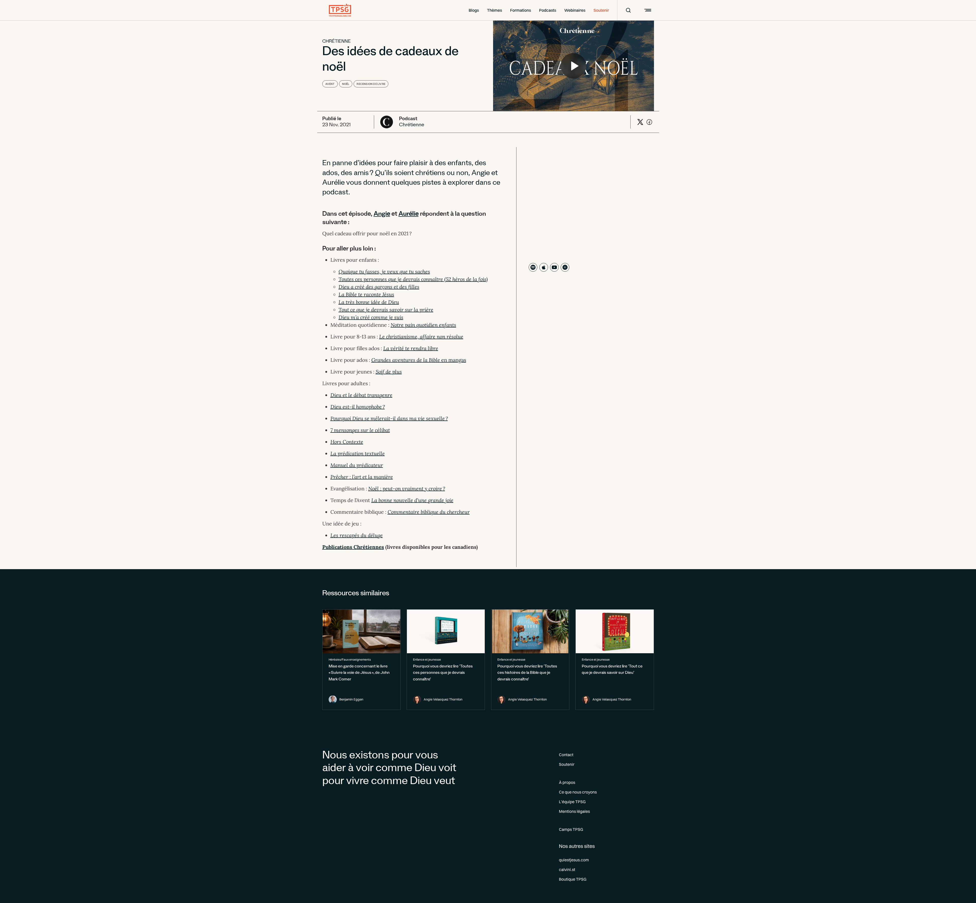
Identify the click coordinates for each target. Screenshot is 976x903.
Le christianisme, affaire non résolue (421, 336)
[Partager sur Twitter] (640, 122)
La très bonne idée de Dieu (369, 302)
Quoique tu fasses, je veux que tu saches (384, 271)
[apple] (543, 267)
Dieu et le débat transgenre (361, 395)
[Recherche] (625, 10)
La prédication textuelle (357, 453)
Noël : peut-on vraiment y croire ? (406, 488)
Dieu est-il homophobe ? (357, 406)
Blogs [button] (474, 10)
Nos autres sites (577, 846)
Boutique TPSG (572, 879)
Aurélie (409, 214)
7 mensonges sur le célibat (360, 430)
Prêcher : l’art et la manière (361, 477)
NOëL (345, 84)
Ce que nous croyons (578, 792)
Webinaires (574, 10)
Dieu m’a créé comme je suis (371, 317)
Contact (566, 754)
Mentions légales (574, 811)
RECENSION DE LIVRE (371, 84)
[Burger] (647, 10)
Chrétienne (336, 41)
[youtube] (554, 267)
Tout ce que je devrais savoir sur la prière (386, 309)
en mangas (453, 360)
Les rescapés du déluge (356, 535)
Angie (382, 214)
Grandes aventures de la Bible (405, 360)
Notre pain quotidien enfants (423, 325)
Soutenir (601, 10)
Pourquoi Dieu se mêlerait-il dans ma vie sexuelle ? (389, 418)
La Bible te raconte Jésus (366, 294)
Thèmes (494, 10)
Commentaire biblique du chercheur (429, 512)
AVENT (330, 84)
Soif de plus (389, 371)
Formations (520, 10)
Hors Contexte (346, 442)
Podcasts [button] (547, 10)
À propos (567, 782)
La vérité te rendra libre (410, 348)
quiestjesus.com (574, 859)
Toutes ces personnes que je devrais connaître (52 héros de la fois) (413, 279)
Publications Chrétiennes (353, 547)
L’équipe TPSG (572, 801)
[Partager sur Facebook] (649, 122)
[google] (565, 267)
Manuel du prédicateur (356, 465)
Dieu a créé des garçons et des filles (379, 287)
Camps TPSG (571, 829)
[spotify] (533, 267)
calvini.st (567, 869)
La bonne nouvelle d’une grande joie (412, 500)
